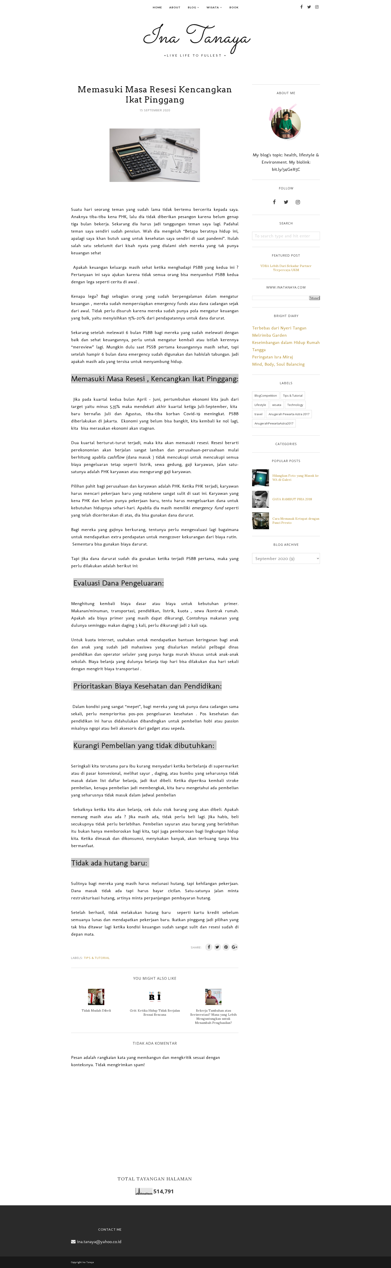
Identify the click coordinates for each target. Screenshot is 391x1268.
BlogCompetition (266, 395)
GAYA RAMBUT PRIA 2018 (292, 499)
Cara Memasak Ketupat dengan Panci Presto (295, 521)
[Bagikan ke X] (217, 947)
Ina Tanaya (195, 37)
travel (258, 414)
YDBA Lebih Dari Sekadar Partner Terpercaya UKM (286, 268)
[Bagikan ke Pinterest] (226, 947)
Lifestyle (260, 405)
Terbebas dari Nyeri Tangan (279, 328)
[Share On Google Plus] (234, 947)
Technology (295, 405)
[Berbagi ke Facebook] (208, 947)
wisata (276, 405)
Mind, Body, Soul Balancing (278, 364)
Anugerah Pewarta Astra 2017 (289, 414)
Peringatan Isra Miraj (272, 357)
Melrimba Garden (269, 335)
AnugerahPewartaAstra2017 (274, 423)
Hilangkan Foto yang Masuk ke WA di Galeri (295, 478)
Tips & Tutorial (97, 958)
